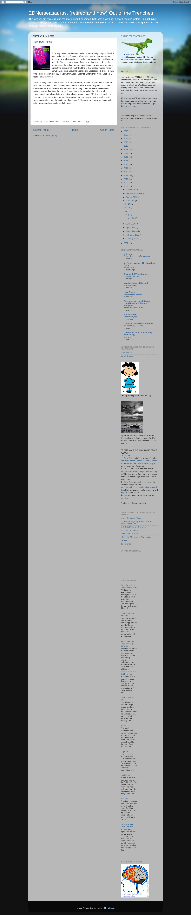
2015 (126, 161)
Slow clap (127, 337)
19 (129, 211)
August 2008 (132, 197)
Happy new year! (130, 317)
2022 (126, 135)
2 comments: (78, 121)
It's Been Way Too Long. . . (135, 326)
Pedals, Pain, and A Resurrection (137, 256)
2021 (126, 138)
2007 (126, 243)
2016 (126, 157)
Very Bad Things (42, 41)
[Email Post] (87, 121)
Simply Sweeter (127, 356)
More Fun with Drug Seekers (127, 826)
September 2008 (133, 193)
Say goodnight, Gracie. (133, 294)
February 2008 (133, 235)
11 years (124, 751)
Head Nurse (129, 292)
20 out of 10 (126, 544)
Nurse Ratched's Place (131, 518)
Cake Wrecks (126, 353)
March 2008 (131, 231)
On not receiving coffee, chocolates (129, 586)
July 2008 (130, 201)
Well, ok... (125, 799)
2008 (126, 186)
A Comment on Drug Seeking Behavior (127, 643)
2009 (126, 183)
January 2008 (132, 239)
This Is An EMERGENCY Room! (138, 323)
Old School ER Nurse (130, 534)
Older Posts (107, 129)
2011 (126, 175)
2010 (126, 179)
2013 (126, 168)
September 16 (129, 267)
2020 (126, 142)
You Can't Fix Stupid (130, 530)
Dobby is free (126, 674)
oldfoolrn (128, 254)
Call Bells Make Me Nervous (133, 527)
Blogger (111, 908)
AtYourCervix (130, 314)
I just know (125, 775)
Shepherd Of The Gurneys (136, 274)
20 (129, 208)
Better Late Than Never (133, 308)
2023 (126, 131)
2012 (126, 172)
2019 (126, 146)
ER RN (124, 540)
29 (129, 204)
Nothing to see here (131, 276)
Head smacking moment (127, 614)
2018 (126, 150)
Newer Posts (41, 129)
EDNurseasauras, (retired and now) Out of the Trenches (90, 13)
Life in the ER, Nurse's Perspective (136, 537)
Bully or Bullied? (130, 285)
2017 (126, 153)
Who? (123, 726)
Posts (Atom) (51, 136)
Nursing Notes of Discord (136, 283)
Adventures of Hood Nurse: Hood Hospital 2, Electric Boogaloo (137, 303)
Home (74, 129)
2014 (126, 164)
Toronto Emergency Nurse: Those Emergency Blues (136, 522)
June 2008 (131, 224)
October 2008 (132, 190)
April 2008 (130, 227)
